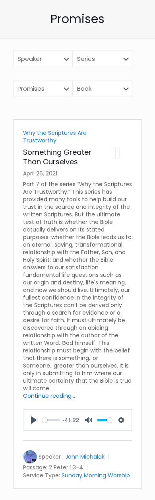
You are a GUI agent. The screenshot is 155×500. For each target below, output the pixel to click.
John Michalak (85, 457)
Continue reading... (49, 396)
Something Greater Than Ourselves (57, 157)
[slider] (51, 420)
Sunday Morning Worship (96, 475)
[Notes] (118, 153)
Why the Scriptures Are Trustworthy (55, 136)
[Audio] (114, 153)
